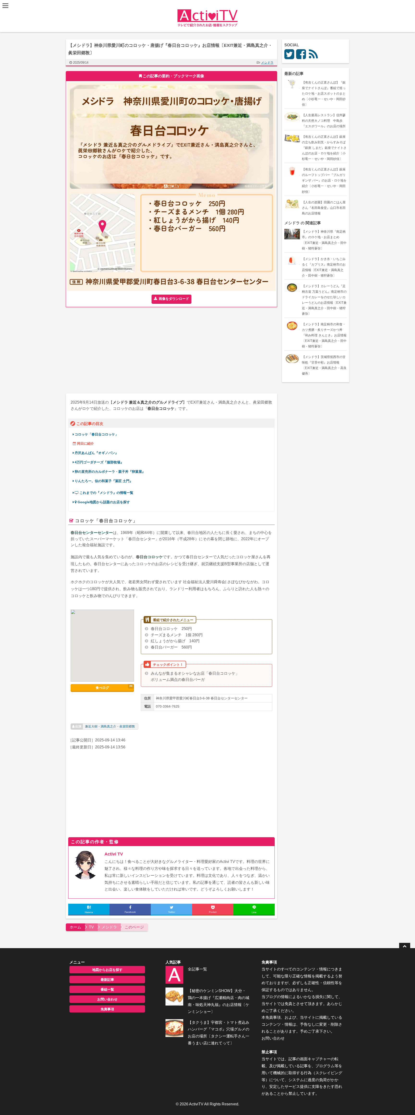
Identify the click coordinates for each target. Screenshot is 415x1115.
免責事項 (107, 1009)
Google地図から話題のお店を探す (103, 502)
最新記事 (107, 980)
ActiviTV (196, 1104)
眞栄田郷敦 (127, 726)
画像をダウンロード (174, 299)
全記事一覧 (197, 969)
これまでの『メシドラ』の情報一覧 (106, 493)
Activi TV (113, 854)
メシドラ (267, 62)
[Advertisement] (118, 350)
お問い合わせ (107, 999)
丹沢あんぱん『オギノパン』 (96, 453)
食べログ (102, 688)
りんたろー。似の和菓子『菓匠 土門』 (104, 481)
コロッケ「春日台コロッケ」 (96, 434)
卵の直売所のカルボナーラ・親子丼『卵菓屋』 (110, 471)
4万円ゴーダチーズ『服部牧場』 (99, 462)
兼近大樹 (91, 726)
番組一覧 (107, 989)
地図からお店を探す (107, 970)
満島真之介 (108, 726)
